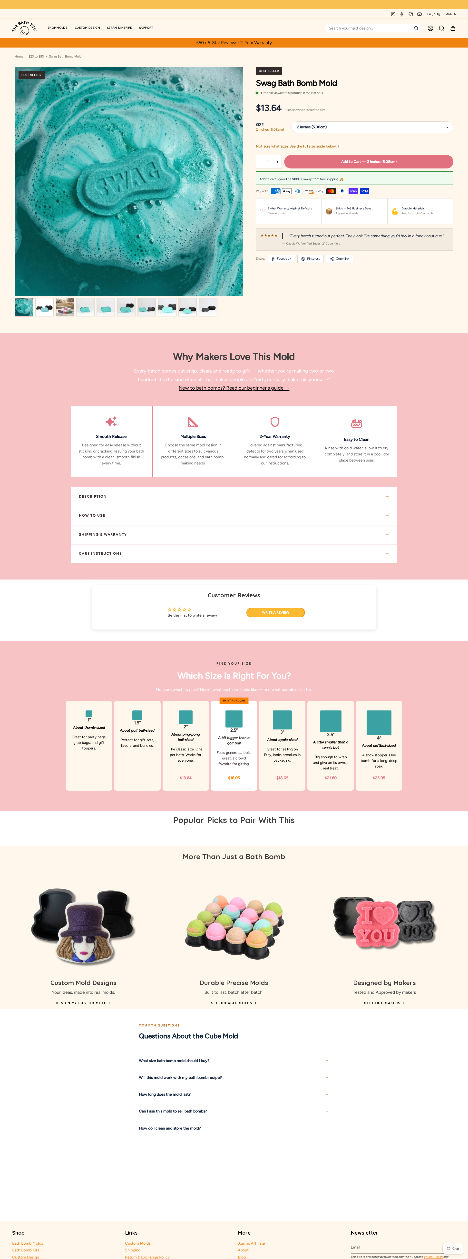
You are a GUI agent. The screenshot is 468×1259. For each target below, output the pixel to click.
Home (19, 56)
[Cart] (452, 28)
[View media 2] (44, 307)
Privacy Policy (433, 1257)
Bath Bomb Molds (27, 1243)
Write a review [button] (275, 612)
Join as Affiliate (251, 1243)
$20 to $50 (36, 56)
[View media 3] (65, 307)
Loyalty (433, 14)
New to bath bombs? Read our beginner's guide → (234, 388)
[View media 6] (126, 307)
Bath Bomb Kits (25, 1250)
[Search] (416, 28)
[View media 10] (208, 307)
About (243, 1250)
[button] (57, 28)
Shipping (132, 1250)
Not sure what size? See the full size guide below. (298, 146)
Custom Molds (137, 1243)
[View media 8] (167, 307)
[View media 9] (187, 307)
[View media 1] (24, 307)
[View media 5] (106, 307)
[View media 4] (85, 307)
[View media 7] (146, 307)
